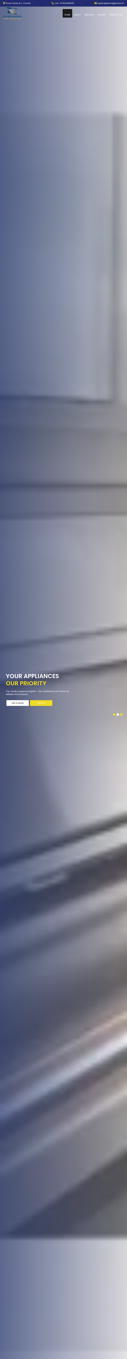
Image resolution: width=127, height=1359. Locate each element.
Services (89, 14)
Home (68, 14)
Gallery (101, 14)
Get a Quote (18, 706)
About (77, 14)
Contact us (115, 14)
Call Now (41, 706)
